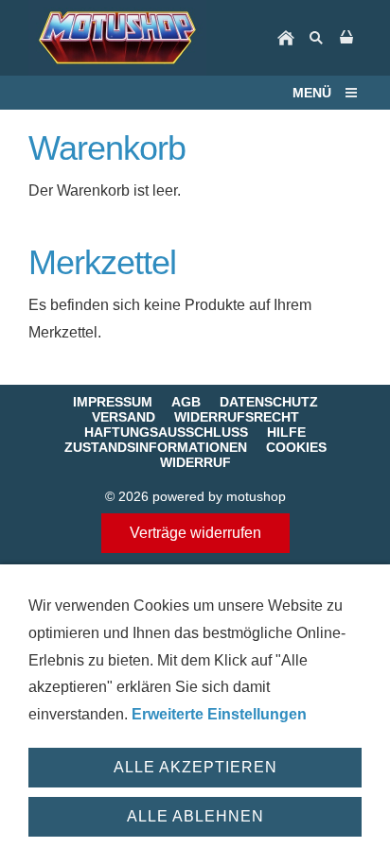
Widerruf (195, 462)
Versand (123, 416)
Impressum (112, 401)
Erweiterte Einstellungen (219, 714)
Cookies (296, 447)
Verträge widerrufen (195, 533)
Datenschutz (269, 401)
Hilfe (286, 432)
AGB (186, 401)
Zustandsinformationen (155, 447)
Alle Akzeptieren (195, 767)
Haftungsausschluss (166, 432)
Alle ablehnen (195, 816)
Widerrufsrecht (236, 416)
